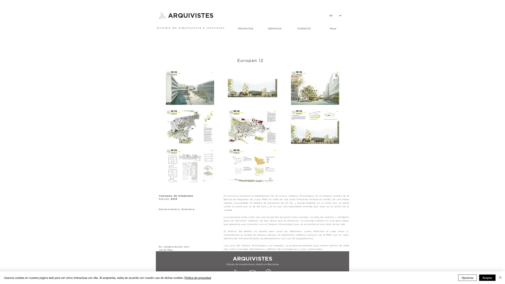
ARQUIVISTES (190, 16)
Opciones (467, 278)
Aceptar (487, 278)
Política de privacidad (197, 278)
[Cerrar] (500, 278)
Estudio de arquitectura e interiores (191, 28)
